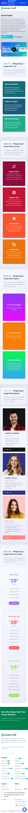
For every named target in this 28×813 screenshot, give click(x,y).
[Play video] (14, 49)
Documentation (18, 36)
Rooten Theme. (5, 748)
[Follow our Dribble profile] (12, 754)
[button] (26, 8)
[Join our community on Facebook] (2, 754)
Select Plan (14, 603)
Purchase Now (6, 36)
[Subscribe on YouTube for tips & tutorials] (9, 754)
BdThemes (12, 811)
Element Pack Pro (19, 747)
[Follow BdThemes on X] (6, 754)
